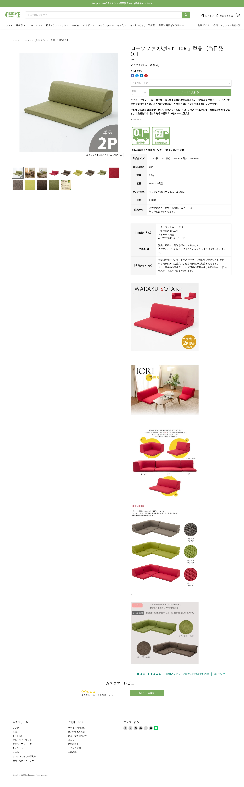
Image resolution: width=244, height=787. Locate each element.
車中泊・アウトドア (82, 25)
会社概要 (72, 752)
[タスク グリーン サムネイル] (101, 172)
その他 (121, 25)
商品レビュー (74, 740)
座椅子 (19, 25)
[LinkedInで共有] (141, 75)
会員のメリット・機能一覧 (226, 25)
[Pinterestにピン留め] (146, 75)
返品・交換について (77, 736)
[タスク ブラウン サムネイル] (89, 172)
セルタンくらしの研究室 (142, 25)
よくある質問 (74, 748)
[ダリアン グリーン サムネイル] (77, 172)
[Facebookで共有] (132, 75)
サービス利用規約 (76, 727)
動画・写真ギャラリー (170, 25)
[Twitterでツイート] (137, 75)
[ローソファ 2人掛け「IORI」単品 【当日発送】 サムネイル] (17, 172)
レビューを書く (147, 693)
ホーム (16, 40)
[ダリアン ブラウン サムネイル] (65, 172)
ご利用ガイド (202, 25)
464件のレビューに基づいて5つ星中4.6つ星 (187, 674)
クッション (34, 25)
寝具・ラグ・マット (56, 25)
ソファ (7, 25)
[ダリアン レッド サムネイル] (53, 172)
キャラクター (105, 25)
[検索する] (186, 15)
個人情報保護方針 (76, 731)
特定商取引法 (74, 744)
